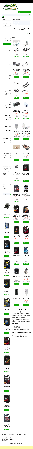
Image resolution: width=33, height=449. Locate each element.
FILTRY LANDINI (5, 155)
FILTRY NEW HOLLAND (6, 21)
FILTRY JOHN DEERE (5, 138)
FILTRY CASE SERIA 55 (7, 115)
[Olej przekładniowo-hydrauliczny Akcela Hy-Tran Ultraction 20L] (26, 168)
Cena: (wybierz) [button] (15, 24)
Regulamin (3, 436)
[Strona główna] (10, 7)
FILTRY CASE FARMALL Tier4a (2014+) (7, 46)
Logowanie (10, 436)
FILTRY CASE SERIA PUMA (8, 73)
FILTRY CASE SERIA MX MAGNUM (7, 82)
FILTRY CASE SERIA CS (7, 100)
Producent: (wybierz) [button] (16, 22)
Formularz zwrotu (18, 436)
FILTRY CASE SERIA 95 (7, 124)
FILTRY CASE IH (5, 23)
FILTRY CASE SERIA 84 (7, 121)
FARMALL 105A (6, 42)
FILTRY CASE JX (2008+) (7, 54)
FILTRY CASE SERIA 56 (7, 117)
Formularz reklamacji (19, 437)
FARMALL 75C (6, 36)
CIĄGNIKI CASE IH (6, 25)
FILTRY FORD (4, 149)
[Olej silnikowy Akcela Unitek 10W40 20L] (16, 250)
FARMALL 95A (6, 40)
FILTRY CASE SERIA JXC (7, 60)
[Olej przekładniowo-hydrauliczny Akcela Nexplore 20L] (16, 209)
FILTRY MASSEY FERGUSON (6, 144)
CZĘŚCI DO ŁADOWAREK (6, 171)
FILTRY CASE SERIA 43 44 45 (7, 111)
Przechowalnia (11, 438)
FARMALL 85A (6, 38)
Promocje (4, 188)
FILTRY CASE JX (6, 52)
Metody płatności (4, 438)
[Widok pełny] (29, 34)
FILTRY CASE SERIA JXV (7, 64)
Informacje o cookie (5, 439)
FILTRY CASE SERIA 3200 (7, 128)
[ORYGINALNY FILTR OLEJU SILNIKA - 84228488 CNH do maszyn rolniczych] (16, 292)
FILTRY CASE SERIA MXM (7, 85)
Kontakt (25, 436)
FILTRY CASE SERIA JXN (7, 62)
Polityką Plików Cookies (19, 447)
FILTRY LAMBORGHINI (6, 153)
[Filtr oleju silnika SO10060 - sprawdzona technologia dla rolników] (16, 105)
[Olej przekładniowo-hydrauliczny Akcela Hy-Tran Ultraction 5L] (16, 188)
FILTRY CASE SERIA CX (7, 102)
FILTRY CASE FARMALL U (7, 48)
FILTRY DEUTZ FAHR (5, 142)
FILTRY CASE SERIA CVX (7, 66)
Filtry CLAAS (4, 140)
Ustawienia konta (11, 439)
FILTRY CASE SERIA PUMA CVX (8, 76)
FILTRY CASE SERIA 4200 (7, 130)
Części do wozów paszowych (5, 177)
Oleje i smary (5, 182)
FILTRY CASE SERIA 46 (7, 113)
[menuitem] (6, 17)
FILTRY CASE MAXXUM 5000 (7, 71)
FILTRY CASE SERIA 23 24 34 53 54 (7, 105)
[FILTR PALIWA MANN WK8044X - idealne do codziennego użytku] (16, 126)
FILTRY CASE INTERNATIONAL (7, 134)
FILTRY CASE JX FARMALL (7, 50)
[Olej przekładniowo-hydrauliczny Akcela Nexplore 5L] (26, 209)
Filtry (4, 184)
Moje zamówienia (11, 437)
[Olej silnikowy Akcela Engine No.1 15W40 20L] (16, 230)
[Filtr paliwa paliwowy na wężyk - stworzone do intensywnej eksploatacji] (16, 147)
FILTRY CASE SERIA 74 (7, 119)
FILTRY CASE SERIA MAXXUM (7, 68)
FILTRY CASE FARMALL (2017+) (7, 28)
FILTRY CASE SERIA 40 (7, 109)
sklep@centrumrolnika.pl (13, 443)
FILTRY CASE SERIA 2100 (7, 126)
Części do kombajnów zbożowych (6, 169)
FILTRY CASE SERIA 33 (7, 107)
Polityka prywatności (5, 440)
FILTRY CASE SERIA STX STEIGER (7, 91)
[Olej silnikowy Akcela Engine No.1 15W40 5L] (26, 230)
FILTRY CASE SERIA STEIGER (7, 94)
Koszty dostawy (4, 437)
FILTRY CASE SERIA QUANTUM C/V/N (7, 88)
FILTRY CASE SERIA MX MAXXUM (7, 79)
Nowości (4, 186)
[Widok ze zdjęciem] (27, 34)
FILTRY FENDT (5, 151)
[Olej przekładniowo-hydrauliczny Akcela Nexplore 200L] (26, 188)
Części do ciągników (6, 166)
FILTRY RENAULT (5, 159)
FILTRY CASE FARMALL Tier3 (7, 31)
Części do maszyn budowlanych (5, 174)
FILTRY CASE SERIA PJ (7, 136)
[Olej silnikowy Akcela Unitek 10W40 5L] (26, 250)
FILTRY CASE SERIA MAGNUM (7, 97)
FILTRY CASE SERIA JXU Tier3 (7, 56)
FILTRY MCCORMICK (5, 157)
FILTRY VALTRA (5, 164)
